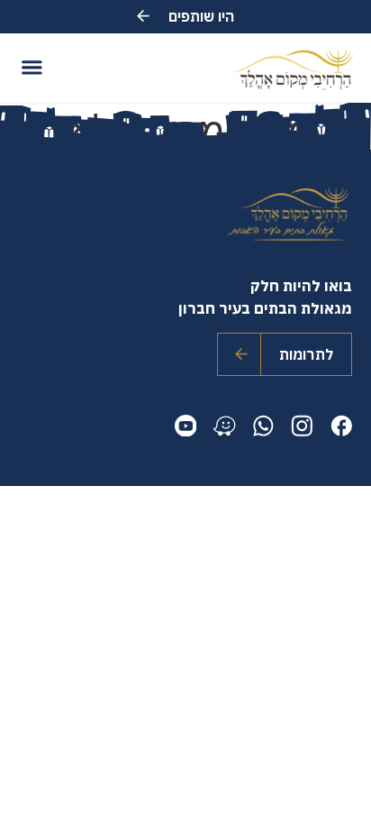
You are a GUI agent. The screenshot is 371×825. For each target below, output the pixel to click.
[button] (31, 67)
